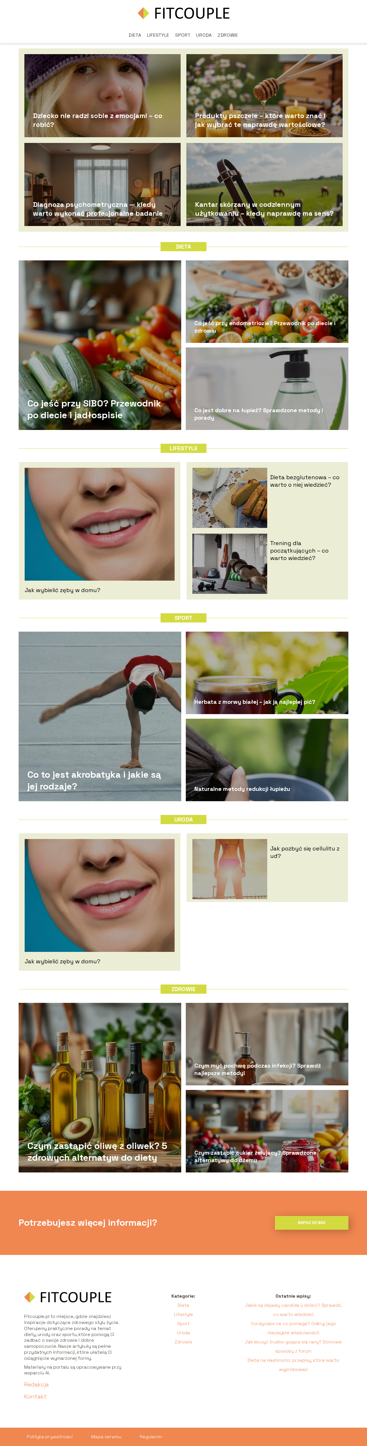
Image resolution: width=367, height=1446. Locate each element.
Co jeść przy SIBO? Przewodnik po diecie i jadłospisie (94, 409)
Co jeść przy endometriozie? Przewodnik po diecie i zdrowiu (264, 326)
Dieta (135, 35)
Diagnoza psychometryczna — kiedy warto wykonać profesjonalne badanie (98, 208)
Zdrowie (228, 35)
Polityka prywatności (50, 1437)
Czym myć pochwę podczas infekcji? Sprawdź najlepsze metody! (257, 1069)
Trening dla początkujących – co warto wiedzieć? (299, 550)
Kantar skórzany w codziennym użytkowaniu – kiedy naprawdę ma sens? (264, 208)
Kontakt (35, 1396)
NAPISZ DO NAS (311, 1222)
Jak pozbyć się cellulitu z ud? (304, 852)
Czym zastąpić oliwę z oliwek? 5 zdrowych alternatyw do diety (97, 1151)
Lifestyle (158, 35)
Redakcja (36, 1384)
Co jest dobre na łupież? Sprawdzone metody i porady (258, 413)
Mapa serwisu (106, 1437)
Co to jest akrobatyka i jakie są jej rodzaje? (94, 780)
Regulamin (151, 1437)
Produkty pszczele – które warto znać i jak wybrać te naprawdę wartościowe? (260, 120)
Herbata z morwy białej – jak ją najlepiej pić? (254, 702)
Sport (183, 35)
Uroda (204, 35)
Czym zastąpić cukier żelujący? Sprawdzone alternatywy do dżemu (255, 1156)
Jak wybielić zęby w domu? (62, 590)
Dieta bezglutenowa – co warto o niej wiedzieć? (304, 481)
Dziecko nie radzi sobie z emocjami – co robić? (97, 120)
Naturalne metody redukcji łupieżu (242, 789)
